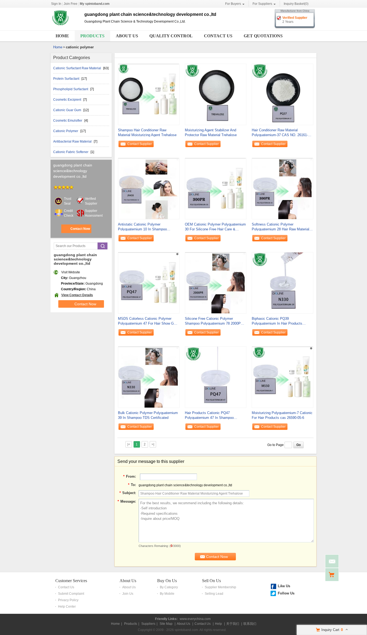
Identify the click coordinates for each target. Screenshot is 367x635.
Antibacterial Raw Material (72, 141)
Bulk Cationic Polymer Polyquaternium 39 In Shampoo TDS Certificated (148, 415)
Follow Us (286, 593)
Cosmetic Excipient (67, 99)
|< (128, 444)
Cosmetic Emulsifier (68, 120)
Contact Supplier (139, 144)
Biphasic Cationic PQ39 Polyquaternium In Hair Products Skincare (277, 321)
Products (92, 36)
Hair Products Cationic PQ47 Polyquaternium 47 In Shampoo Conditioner (209, 415)
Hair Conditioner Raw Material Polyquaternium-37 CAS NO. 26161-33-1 (282, 132)
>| (153, 444)
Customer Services (71, 580)
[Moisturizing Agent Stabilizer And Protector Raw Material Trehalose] (215, 94)
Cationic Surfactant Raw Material (77, 68)
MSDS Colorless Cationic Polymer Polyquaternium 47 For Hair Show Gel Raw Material (147, 321)
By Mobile (167, 594)
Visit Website (70, 272)
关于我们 (232, 624)
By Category (169, 587)
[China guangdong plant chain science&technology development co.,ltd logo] (65, 26)
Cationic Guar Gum (67, 110)
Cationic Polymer (66, 131)
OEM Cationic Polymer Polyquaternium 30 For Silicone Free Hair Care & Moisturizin (215, 227)
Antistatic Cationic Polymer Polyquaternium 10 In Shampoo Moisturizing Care (142, 227)
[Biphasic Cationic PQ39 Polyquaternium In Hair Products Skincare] (282, 282)
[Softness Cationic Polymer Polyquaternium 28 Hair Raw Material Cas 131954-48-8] (282, 188)
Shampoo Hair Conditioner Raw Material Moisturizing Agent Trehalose (147, 132)
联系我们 (249, 624)
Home (62, 36)
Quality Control (171, 36)
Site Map (166, 624)
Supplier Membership (220, 587)
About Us (127, 36)
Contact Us (218, 36)
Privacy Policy (68, 600)
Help (218, 624)
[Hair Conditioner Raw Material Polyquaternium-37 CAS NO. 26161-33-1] (282, 94)
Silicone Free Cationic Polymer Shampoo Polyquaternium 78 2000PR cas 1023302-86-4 (214, 321)
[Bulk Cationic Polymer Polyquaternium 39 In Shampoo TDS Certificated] (148, 377)
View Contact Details (77, 295)
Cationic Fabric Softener (71, 152)
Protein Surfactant (66, 79)
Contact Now (80, 229)
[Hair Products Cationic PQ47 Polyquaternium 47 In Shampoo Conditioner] (215, 377)
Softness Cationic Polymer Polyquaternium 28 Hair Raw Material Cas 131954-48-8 (280, 227)
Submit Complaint (71, 594)
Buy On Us (167, 580)
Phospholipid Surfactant (71, 89)
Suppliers (148, 624)
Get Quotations (263, 36)
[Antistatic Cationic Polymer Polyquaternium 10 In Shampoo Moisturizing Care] (148, 188)
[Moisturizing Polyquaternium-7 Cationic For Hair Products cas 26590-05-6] (282, 377)
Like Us (284, 586)
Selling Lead (214, 594)
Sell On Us (211, 580)
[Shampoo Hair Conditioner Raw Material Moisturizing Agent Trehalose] (148, 94)
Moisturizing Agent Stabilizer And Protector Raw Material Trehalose (211, 132)
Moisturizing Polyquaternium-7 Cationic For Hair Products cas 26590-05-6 (282, 415)
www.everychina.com (195, 619)
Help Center (67, 606)
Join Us (127, 594)
